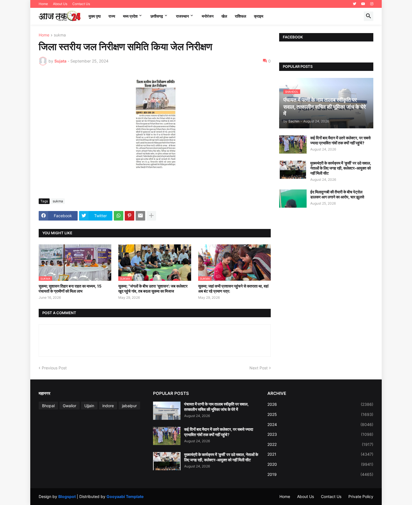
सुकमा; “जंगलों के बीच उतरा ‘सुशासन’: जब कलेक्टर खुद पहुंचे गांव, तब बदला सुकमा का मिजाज (153, 288)
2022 (320, 444)
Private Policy (360, 496)
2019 (320, 474)
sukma (60, 35)
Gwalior (69, 405)
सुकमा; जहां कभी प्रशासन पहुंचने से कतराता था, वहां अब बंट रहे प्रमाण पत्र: (233, 288)
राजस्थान (182, 16)
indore (108, 405)
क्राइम (258, 16)
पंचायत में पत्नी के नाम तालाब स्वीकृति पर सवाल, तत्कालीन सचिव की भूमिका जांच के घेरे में (216, 406)
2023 (320, 434)
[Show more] (151, 216)
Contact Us (81, 4)
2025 (320, 414)
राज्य (111, 16)
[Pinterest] (129, 216)
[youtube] (363, 4)
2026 (320, 404)
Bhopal (48, 405)
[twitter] (354, 4)
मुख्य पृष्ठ (95, 16)
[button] (368, 16)
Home (43, 4)
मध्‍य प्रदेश (130, 16)
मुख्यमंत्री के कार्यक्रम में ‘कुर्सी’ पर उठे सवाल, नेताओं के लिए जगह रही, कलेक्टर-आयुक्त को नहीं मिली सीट (340, 168)
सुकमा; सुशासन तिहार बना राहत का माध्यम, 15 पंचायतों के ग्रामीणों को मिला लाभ (70, 288)
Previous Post (54, 367)
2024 (320, 424)
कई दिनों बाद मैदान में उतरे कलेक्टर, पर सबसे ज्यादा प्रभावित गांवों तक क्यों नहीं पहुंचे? (340, 140)
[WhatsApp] (118, 216)
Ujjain (89, 405)
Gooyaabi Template (125, 496)
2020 (320, 464)
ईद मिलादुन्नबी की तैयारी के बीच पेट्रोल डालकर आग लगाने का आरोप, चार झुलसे (337, 194)
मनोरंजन (208, 16)
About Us (60, 4)
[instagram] (371, 4)
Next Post (258, 367)
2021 (320, 454)
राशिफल (240, 16)
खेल (224, 16)
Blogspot (67, 496)
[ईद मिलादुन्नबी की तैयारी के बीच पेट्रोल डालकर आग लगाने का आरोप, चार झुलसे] (293, 198)
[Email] (140, 216)
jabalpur (129, 405)
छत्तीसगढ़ (157, 16)
